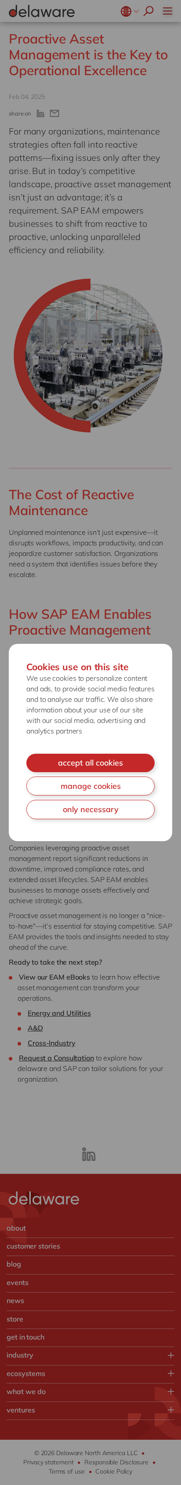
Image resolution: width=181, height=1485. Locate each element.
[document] (90, 742)
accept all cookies (90, 763)
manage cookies (91, 786)
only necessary (91, 809)
